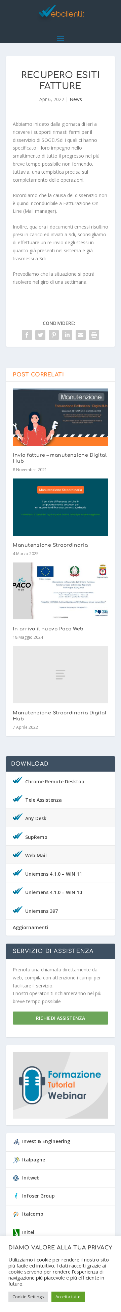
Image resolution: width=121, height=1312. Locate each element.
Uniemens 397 (41, 911)
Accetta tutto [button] (68, 1297)
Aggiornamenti (30, 927)
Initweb (31, 1177)
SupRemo (36, 837)
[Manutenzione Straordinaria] (60, 506)
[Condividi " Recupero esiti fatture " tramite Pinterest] (54, 335)
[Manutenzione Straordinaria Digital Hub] (60, 674)
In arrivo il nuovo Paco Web (48, 628)
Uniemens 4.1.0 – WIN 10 (53, 892)
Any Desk (35, 818)
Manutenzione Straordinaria (50, 545)
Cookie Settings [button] (28, 1297)
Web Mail (36, 855)
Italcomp (32, 1214)
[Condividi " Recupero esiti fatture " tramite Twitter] (40, 335)
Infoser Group (38, 1196)
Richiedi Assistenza (60, 1018)
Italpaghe (33, 1159)
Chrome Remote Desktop (54, 781)
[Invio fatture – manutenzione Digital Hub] (60, 416)
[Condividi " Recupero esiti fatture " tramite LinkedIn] (67, 335)
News (76, 99)
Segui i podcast (58, 1087)
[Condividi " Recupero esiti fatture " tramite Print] (94, 335)
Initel (28, 1232)
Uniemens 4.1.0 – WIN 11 (53, 874)
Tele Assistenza (43, 800)
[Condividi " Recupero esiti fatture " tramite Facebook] (27, 335)
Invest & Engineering (46, 1141)
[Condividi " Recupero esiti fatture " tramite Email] (80, 335)
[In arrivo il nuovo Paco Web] (60, 590)
